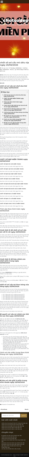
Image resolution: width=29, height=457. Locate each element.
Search (24, 415)
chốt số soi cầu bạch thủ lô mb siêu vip (12, 424)
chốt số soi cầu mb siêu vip (9, 437)
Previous (4, 409)
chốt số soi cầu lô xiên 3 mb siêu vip (11, 427)
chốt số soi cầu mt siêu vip (8, 438)
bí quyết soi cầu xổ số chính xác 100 (11, 435)
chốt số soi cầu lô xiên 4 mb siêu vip (11, 429)
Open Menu (2, 1)
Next (26, 409)
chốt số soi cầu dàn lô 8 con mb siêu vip (12, 426)
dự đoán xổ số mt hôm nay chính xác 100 (12, 444)
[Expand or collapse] (27, 92)
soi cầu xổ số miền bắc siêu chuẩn (11, 448)
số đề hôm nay (5, 447)
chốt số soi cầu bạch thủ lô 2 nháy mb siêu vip (14, 423)
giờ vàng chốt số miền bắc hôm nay (11, 446)
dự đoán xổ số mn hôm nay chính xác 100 (12, 443)
